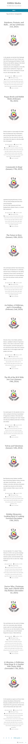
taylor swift (19, 365)
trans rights (9, 86)
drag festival (11, 717)
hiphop (14, 151)
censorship (15, 641)
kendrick (13, 153)
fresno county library (19, 718)
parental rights (9, 723)
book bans (12, 496)
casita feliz (8, 147)
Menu (16, 10)
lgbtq (7, 84)
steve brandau (8, 725)
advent (11, 567)
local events (11, 84)
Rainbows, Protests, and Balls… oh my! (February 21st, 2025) (14, 24)
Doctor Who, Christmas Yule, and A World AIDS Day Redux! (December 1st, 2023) (14, 589)
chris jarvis (8, 79)
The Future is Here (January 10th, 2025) (14, 236)
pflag (15, 84)
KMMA (11, 77)
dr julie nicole (20, 216)
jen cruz (19, 361)
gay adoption (16, 81)
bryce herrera (20, 358)
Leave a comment (14, 88)
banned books (17, 639)
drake (5, 149)
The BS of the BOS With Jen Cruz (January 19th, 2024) (14, 379)
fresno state (8, 720)
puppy (19, 154)
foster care (20, 79)
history (9, 82)
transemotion (14, 86)
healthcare (5, 82)
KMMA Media (14, 3)
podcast (17, 84)
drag (7, 717)
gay (12, 81)
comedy (11, 79)
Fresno (5, 217)
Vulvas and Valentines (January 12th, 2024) (14, 447)
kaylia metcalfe (17, 82)
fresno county (13, 217)
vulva (16, 503)
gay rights (21, 81)
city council (7, 569)
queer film (7, 576)
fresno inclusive (20, 217)
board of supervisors (13, 358)
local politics (17, 363)
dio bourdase (20, 715)
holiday (14, 570)
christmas (19, 567)
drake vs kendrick (9, 149)
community (16, 79)
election (10, 360)
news (22, 363)
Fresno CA (5, 81)
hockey (21, 498)
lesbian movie (16, 572)
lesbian (22, 82)
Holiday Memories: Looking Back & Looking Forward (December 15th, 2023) (14, 517)
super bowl (8, 156)
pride (20, 723)
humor (12, 82)
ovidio (6, 365)
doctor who (16, 643)
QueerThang (15, 77)
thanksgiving (14, 725)
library (16, 722)
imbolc (16, 361)
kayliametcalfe (9, 76)
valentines (12, 503)
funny (10, 81)
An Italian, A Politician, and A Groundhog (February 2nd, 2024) (14, 307)
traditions (11, 576)
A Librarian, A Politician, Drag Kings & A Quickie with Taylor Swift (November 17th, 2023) (14, 665)
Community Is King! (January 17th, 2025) (14, 168)
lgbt (5, 84)
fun (8, 81)
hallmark (10, 570)
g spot (13, 498)
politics (21, 84)
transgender (20, 86)
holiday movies (19, 570)
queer (6, 86)
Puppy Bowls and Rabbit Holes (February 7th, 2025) (14, 98)
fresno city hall (6, 718)
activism (7, 358)
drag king (15, 717)
